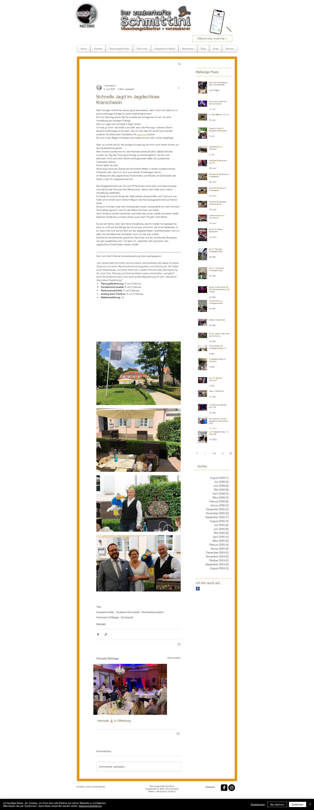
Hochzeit (100, 600)
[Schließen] (310, 804)
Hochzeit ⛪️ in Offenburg (114, 697)
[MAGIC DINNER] (86, 13)
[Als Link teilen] (105, 611)
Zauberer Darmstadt (128, 588)
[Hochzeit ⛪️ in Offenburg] (138, 665)
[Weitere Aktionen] (179, 87)
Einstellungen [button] (258, 804)
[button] (179, 63)
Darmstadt (127, 594)
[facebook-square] (224, 784)
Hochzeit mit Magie (107, 594)
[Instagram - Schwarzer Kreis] (231, 784)
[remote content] (138, 306)
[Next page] (223, 453)
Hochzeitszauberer (152, 588)
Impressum (210, 783)
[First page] (197, 453)
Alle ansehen (174, 634)
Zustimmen (297, 804)
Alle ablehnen (277, 804)
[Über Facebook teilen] (97, 611)
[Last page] (231, 453)
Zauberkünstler (105, 588)
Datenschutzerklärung (90, 806)
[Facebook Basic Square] (198, 588)
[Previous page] (205, 453)
